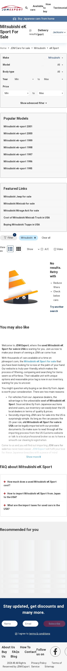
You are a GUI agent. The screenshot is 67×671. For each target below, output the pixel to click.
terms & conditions (39, 633)
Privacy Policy (38, 663)
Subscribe (54, 623)
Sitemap (49, 666)
